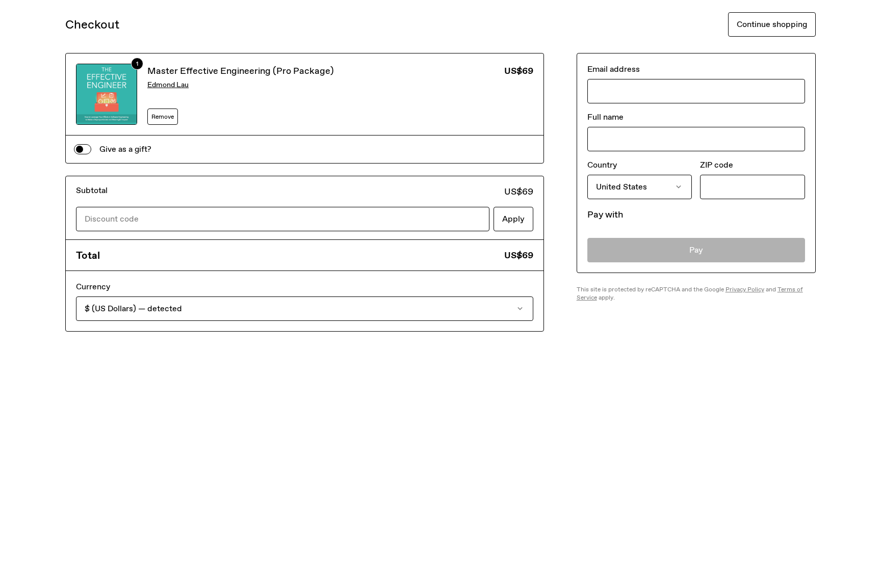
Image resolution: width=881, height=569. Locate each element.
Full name (605, 117)
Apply (513, 219)
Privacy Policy (744, 289)
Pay (696, 250)
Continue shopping (772, 24)
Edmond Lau (168, 84)
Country (602, 165)
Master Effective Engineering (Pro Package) (240, 70)
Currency (93, 286)
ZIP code (716, 165)
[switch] (82, 149)
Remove (162, 116)
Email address (613, 69)
